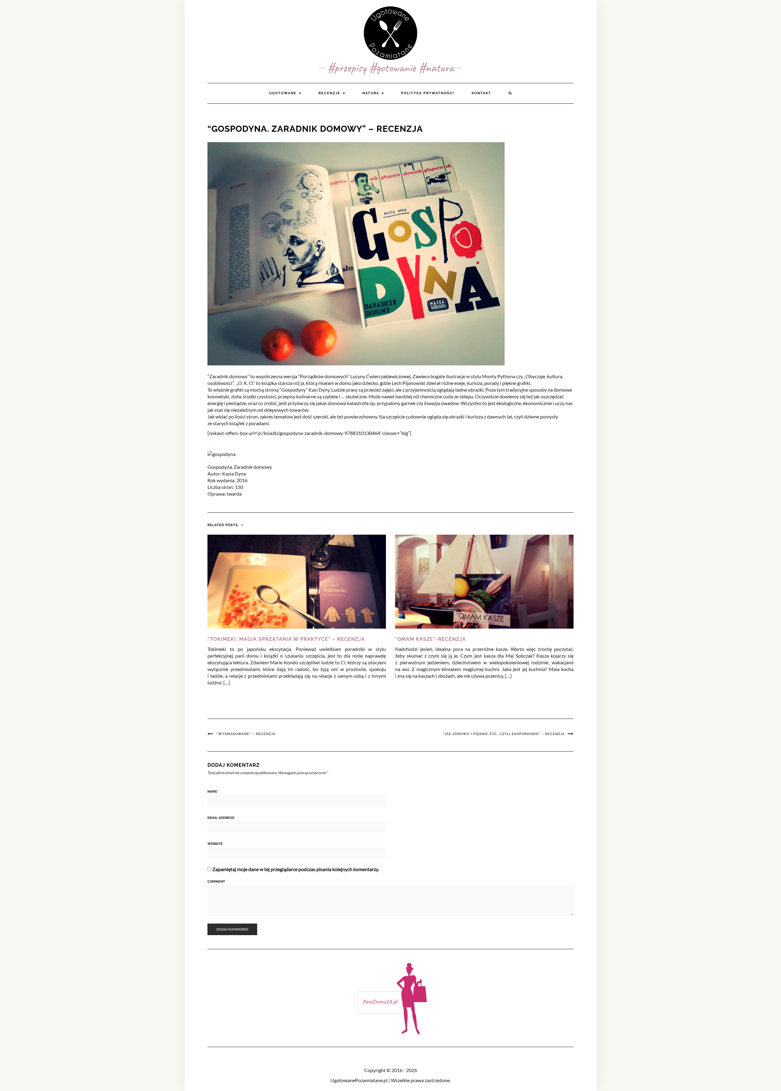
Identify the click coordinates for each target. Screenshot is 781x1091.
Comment (216, 882)
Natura (371, 93)
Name (212, 792)
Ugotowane (283, 93)
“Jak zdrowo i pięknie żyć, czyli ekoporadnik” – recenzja (504, 734)
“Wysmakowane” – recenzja (245, 734)
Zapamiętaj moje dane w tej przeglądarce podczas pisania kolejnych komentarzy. (295, 869)
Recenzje (330, 93)
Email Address (221, 818)
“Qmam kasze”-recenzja (430, 639)
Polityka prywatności (427, 93)
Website (215, 844)
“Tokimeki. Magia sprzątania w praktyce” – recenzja (286, 639)
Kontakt (481, 93)
